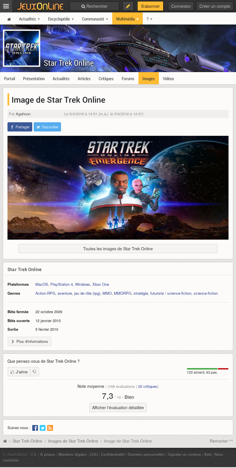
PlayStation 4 (61, 284)
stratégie (141, 293)
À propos (47, 454)
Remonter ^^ (221, 441)
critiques (147, 386)
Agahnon (23, 113)
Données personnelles (146, 454)
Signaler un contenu (184, 454)
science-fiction (206, 293)
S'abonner (150, 6)
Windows (82, 284)
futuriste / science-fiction (170, 293)
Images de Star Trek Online (73, 441)
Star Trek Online (69, 62)
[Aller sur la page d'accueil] (5, 441)
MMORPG (122, 293)
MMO (107, 293)
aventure (65, 293)
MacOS (41, 284)
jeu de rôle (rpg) (87, 293)
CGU (94, 454)
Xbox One (100, 284)
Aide (208, 454)
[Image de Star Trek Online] (118, 188)
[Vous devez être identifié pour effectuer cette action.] (34, 371)
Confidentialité (113, 454)
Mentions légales (72, 454)
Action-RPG (45, 293)
